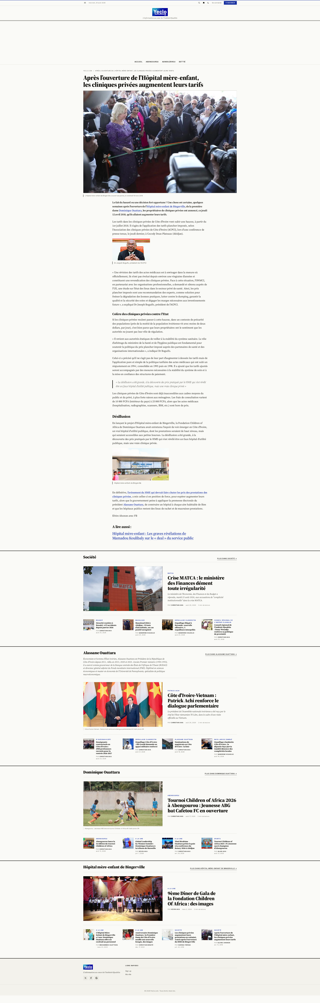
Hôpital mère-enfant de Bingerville (166, 206)
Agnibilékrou (168, 62)
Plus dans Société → (227, 558)
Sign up (128, 971)
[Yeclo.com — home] (160, 12)
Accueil (138, 62)
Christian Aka (177, 605)
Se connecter (217, 3)
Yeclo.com (87, 71)
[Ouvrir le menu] (85, 3)
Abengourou (152, 62)
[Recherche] (199, 3)
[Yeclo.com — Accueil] (88, 967)
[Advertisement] (160, 39)
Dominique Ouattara (130, 210)
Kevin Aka (175, 909)
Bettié (182, 62)
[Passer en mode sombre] (208, 3)
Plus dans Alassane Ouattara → (221, 654)
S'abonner (230, 3)
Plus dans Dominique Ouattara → (221, 773)
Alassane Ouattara (133, 504)
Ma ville (128, 974)
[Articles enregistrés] (203, 3)
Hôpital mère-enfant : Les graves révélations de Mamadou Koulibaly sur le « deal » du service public (153, 536)
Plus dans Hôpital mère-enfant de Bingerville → (213, 868)
